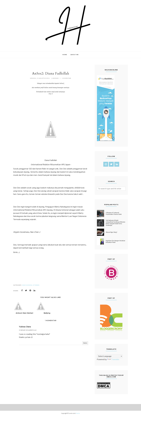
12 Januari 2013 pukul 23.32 (27, 330)
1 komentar (66, 78)
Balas (85, 343)
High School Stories (30, 285)
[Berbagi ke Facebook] (22, 290)
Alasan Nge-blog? (111, 232)
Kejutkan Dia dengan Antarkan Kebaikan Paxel (115, 241)
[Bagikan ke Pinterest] (30, 290)
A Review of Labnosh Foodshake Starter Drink (114, 213)
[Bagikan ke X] (26, 290)
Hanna (78, 413)
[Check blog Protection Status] (103, 388)
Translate (115, 360)
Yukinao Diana (25, 327)
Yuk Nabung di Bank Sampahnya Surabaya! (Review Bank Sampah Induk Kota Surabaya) (115, 222)
